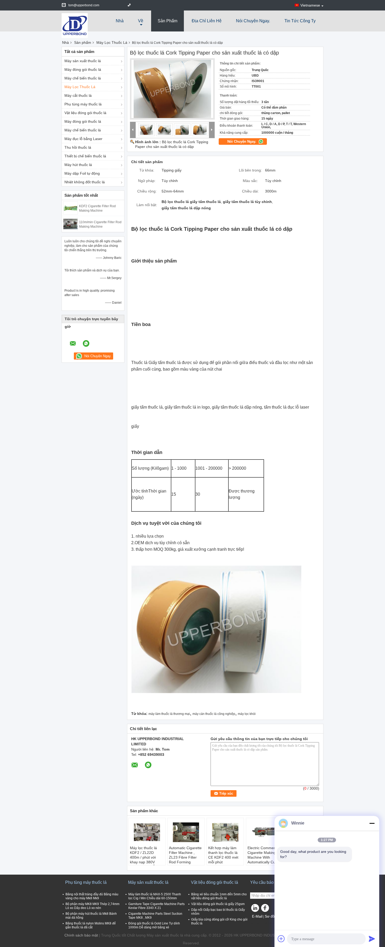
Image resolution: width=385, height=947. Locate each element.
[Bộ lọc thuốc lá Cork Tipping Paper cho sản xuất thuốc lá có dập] (172, 89)
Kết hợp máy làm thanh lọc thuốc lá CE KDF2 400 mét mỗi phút (223, 855)
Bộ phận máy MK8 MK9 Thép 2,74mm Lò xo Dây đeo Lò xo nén (92, 906)
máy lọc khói (247, 714)
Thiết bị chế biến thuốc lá (85, 156)
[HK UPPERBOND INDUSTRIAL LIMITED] (75, 25)
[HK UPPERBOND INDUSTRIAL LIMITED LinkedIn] (255, 909)
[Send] (372, 938)
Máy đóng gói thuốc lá (82, 69)
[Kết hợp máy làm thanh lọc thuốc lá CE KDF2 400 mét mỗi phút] (225, 832)
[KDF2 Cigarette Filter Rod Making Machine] (70, 208)
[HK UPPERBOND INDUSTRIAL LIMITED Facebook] (266, 909)
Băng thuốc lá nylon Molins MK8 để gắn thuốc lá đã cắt (90, 925)
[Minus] (372, 823)
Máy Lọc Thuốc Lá (111, 42)
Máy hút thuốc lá (78, 165)
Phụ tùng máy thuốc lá (83, 104)
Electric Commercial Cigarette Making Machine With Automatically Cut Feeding (264, 857)
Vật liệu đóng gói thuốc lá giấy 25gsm (218, 904)
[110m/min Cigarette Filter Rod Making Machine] (70, 224)
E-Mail (257, 916)
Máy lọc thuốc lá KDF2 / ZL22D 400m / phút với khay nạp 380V (143, 855)
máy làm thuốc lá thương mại (169, 714)
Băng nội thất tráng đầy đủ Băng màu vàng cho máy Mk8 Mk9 (91, 896)
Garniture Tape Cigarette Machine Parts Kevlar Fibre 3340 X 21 (156, 906)
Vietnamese (310, 5)
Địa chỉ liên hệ (207, 21)
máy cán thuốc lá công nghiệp (213, 714)
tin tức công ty (300, 21)
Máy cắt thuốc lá (78, 95)
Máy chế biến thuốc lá (82, 78)
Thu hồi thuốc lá (77, 147)
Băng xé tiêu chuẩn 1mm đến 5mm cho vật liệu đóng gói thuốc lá (219, 896)
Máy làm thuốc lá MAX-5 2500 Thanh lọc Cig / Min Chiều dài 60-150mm (154, 896)
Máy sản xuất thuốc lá (82, 61)
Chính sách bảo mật (81, 935)
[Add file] (281, 938)
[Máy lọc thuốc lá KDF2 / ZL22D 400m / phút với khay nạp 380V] (147, 832)
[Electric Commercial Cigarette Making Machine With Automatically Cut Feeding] (264, 832)
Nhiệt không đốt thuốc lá (84, 182)
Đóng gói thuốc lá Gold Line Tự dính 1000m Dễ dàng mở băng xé (154, 925)
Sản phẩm (167, 21)
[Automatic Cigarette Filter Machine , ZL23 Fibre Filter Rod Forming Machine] (186, 832)
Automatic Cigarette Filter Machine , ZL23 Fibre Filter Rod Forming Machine (185, 857)
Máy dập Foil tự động (82, 173)
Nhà (120, 21)
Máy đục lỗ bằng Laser (83, 139)
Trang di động (265, 923)
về (140, 21)
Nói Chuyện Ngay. (253, 21)
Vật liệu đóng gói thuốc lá (85, 113)
